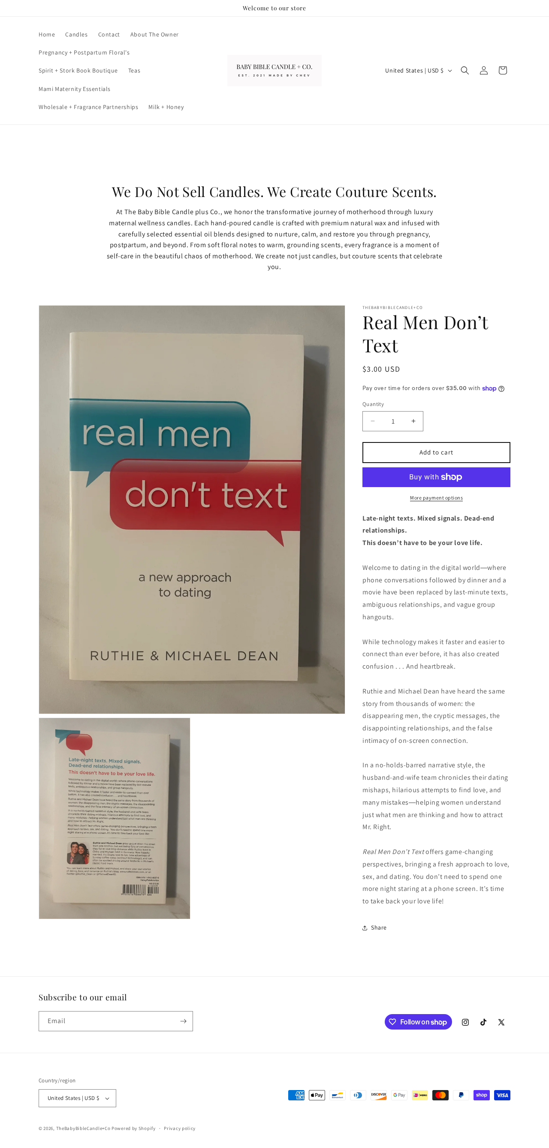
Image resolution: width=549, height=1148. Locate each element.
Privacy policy (180, 1128)
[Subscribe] (183, 1021)
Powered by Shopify (134, 1128)
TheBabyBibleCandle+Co (83, 1128)
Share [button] (379, 927)
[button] (464, 70)
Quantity (373, 404)
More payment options (436, 497)
